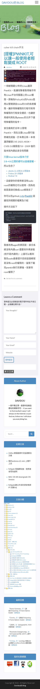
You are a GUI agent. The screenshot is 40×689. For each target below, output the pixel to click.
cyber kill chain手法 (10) (16, 551)
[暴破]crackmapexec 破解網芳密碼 (20, 562)
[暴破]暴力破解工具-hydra (18, 558)
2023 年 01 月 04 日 (29, 67)
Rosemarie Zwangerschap (18, 632)
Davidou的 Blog (13, 2)
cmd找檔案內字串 (14, 582)
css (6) (9, 509)
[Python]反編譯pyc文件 (16, 586)
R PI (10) (10, 535)
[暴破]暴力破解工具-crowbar (19, 560)
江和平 (12, 625)
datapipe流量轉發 (16, 555)
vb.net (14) (11, 545)
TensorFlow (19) (12, 543)
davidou (9, 67)
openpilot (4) (11, 525)
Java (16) (10, 515)
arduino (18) (11, 507)
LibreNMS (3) (11, 519)
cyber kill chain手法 (13, 47)
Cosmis (12, 618)
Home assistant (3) (13, 513)
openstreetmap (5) (12, 527)
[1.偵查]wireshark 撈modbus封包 (20, 572)
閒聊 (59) (10, 588)
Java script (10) (12, 517)
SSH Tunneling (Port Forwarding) (20, 553)
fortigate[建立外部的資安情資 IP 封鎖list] (20, 580)
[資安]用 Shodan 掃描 (15, 584)
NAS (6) (10, 523)
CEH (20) (12, 549)
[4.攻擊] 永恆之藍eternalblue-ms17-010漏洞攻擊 (24, 570)
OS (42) (10, 529)
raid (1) (10, 537)
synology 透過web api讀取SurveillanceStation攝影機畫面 (19, 643)
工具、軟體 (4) (13, 574)
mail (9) (10, 521)
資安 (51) (10, 547)
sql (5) (9, 539)
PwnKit (28, 196)
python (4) (10, 533)
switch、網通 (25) (12, 541)
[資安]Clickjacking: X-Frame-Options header (19, 611)
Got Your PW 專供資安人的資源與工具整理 (20, 578)
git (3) (9, 511)
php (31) (10, 531)
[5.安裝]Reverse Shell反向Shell (20, 566)
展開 (5, 503)
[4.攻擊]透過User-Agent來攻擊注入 (20, 568)
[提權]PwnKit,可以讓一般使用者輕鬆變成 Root (23, 564)
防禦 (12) (12, 576)
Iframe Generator (15, 609)
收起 (8, 503)
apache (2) (11, 505)
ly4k (22, 196)
